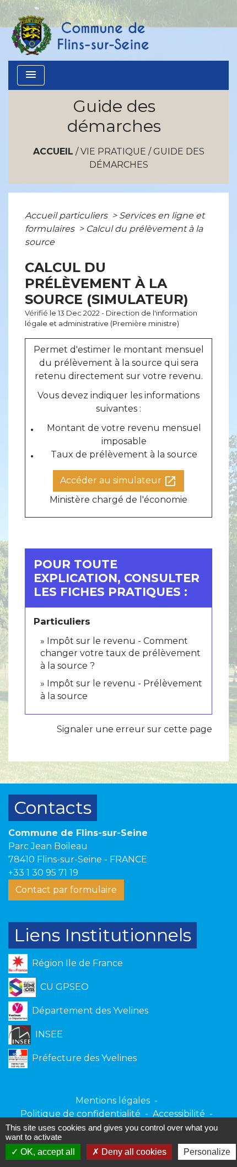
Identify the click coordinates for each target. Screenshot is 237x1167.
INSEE (49, 1034)
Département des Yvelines (90, 1010)
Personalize (207, 1152)
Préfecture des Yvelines (84, 1058)
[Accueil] (79, 30)
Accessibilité (179, 1114)
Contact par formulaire (66, 889)
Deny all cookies (132, 1152)
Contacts (52, 807)
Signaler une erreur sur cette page (134, 729)
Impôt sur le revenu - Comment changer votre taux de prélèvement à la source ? (120, 653)
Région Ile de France (77, 963)
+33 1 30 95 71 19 (43, 872)
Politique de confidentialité (80, 1114)
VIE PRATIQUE (113, 151)
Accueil (53, 151)
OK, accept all (46, 1152)
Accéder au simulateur (118, 481)
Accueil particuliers (67, 215)
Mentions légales (113, 1100)
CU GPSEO (64, 987)
